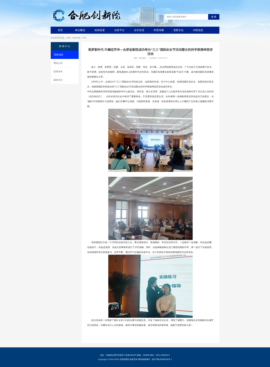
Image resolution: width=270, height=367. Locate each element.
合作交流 (139, 30)
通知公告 (58, 63)
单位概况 (80, 30)
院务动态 (58, 54)
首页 (60, 30)
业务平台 (119, 30)
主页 (68, 38)
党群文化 (178, 30)
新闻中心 (65, 46)
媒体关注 (58, 80)
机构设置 (100, 30)
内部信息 (198, 30)
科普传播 (159, 30)
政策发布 (58, 71)
